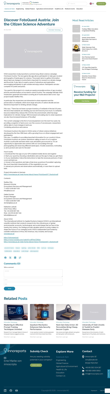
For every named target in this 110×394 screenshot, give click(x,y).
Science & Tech (62, 357)
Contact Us (101, 3)
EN (93, 3)
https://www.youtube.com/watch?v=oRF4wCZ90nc (22, 240)
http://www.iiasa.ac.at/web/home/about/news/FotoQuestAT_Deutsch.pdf (31, 174)
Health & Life (61, 369)
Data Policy (103, 390)
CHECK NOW (36, 365)
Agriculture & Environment (67, 366)
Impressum (94, 390)
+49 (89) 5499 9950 (93, 371)
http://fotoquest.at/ (11, 237)
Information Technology (55, 30)
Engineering (61, 360)
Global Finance (62, 363)
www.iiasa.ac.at (9, 234)
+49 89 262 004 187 (93, 367)
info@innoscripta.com (94, 374)
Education (60, 373)
